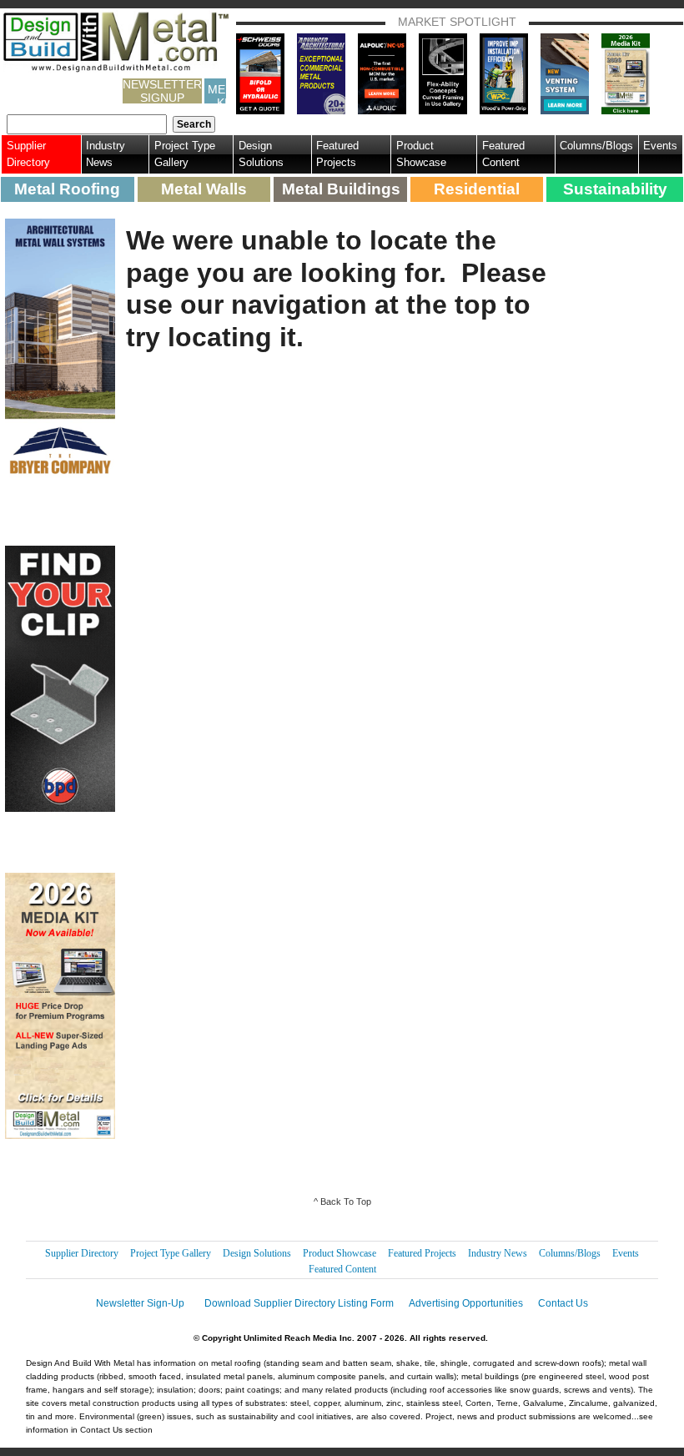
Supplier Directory (28, 154)
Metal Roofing (67, 189)
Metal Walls (204, 189)
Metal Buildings (341, 189)
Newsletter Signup (162, 90)
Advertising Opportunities (466, 1303)
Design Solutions (261, 154)
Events (660, 145)
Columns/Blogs (596, 145)
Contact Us (563, 1303)
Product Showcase (421, 154)
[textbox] (87, 124)
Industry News (105, 154)
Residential (477, 189)
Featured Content (503, 154)
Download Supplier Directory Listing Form (299, 1303)
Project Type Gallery (184, 154)
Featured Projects (337, 154)
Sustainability (615, 189)
